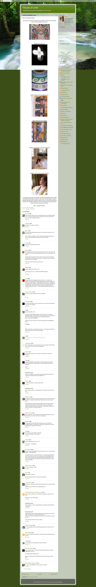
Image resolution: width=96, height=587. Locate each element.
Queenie (27, 421)
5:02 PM (27, 559)
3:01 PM (27, 393)
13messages (28, 343)
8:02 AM (27, 263)
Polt (26, 360)
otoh (62, 100)
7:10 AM (27, 499)
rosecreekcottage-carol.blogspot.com (33, 492)
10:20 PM (27, 468)
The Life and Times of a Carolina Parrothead (66, 71)
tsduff (26, 541)
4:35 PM (27, 427)
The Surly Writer (64, 109)
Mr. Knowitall (64, 115)
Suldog (26, 351)
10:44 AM (27, 356)
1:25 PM (27, 377)
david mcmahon (28, 465)
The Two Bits (64, 105)
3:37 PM (27, 408)
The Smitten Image (65, 96)
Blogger (60, 582)
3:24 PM (27, 544)
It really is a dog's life (66, 111)
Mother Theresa (28, 412)
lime (66, 16)
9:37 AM (27, 287)
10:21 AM (27, 332)
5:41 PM (27, 521)
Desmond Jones (28, 291)
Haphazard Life (64, 137)
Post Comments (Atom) (33, 576)
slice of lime (32, 208)
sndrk (52, 582)
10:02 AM (27, 306)
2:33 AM (27, 488)
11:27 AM (27, 537)
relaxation (28, 208)
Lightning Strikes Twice (66, 129)
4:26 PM (27, 417)
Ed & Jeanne (28, 449)
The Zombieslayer (29, 548)
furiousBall (27, 301)
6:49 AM (27, 219)
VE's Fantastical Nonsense (67, 107)
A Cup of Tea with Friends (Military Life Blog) (67, 120)
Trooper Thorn (28, 482)
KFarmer (27, 213)
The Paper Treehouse (66, 133)
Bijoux (26, 230)
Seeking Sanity (64, 88)
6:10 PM (27, 435)
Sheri (26, 278)
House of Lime (30, 7)
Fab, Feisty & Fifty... (65, 143)
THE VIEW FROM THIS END (67, 127)
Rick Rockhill (28, 532)
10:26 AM (27, 347)
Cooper (26, 381)
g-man (26, 242)
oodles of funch (64, 131)
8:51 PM (27, 461)
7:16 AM (27, 246)
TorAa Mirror (64, 92)
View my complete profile (65, 23)
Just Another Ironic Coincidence (65, 103)
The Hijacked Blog (65, 117)
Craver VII (63, 113)
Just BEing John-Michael (66, 125)
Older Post (54, 574)
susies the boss (64, 94)
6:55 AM (27, 226)
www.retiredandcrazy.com (31, 563)
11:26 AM (27, 368)
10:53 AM (27, 507)
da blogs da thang (65, 90)
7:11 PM (27, 528)
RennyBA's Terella (65, 77)
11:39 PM (27, 478)
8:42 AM (27, 274)
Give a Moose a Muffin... (66, 135)
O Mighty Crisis (64, 139)
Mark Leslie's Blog (65, 73)
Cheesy (27, 439)
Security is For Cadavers (66, 98)
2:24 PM (27, 384)
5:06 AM (27, 566)
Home (40, 574)
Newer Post (25, 574)
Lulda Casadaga (28, 525)
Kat (26, 431)
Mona (26, 472)
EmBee (26, 267)
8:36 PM (27, 445)
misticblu (27, 223)
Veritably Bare (64, 141)
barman (27, 250)
